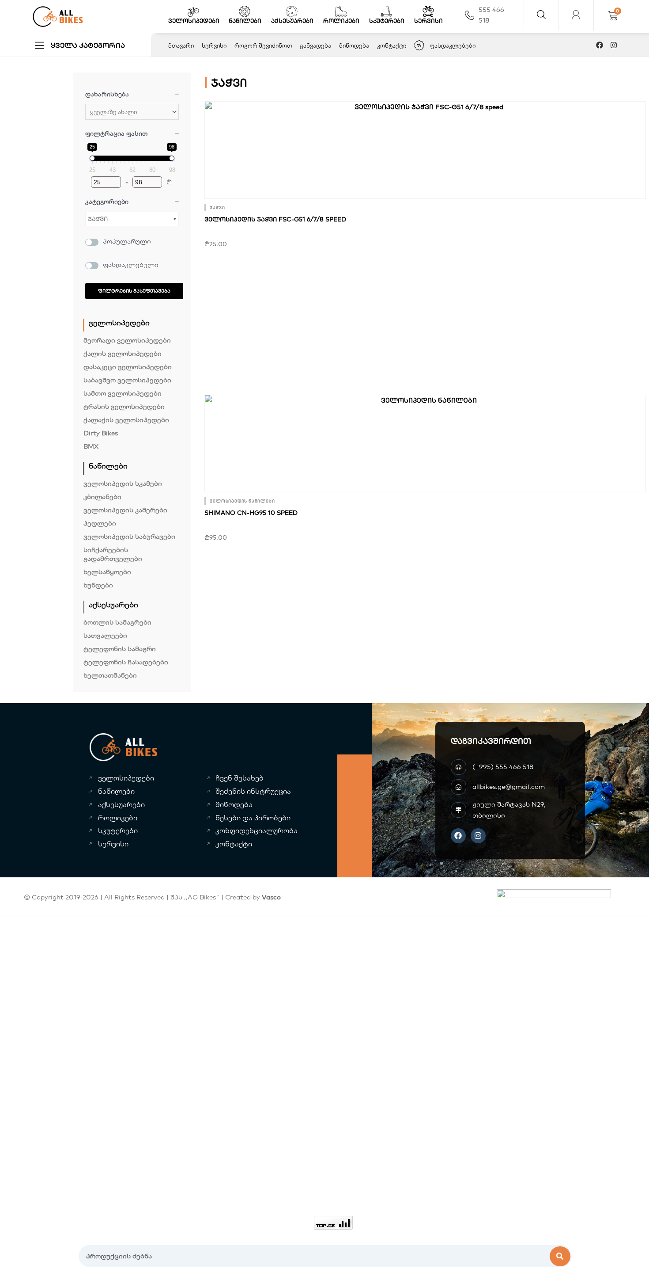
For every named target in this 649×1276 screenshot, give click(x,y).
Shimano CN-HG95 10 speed (251, 513)
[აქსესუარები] (292, 11)
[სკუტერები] (386, 11)
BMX (90, 446)
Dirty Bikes (100, 433)
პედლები (99, 523)
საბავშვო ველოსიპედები (127, 380)
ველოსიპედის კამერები (125, 510)
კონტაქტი (391, 45)
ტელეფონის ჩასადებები (125, 662)
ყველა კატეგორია (88, 45)
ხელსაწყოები (107, 572)
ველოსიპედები (193, 20)
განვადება (315, 45)
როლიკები (341, 20)
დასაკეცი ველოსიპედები (127, 366)
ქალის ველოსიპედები (122, 353)
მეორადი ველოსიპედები (127, 340)
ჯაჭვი (98, 219)
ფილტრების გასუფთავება (134, 291)
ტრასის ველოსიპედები (124, 406)
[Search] (560, 1256)
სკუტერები (386, 20)
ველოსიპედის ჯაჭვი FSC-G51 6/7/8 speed (275, 219)
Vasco (271, 897)
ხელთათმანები (110, 675)
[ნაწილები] (244, 11)
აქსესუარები (292, 20)
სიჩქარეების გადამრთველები (112, 554)
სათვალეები (105, 635)
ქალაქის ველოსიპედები (126, 419)
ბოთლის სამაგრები (117, 622)
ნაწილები (245, 20)
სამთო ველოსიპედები (122, 393)
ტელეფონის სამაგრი (119, 648)
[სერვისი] (428, 11)
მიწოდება (354, 45)
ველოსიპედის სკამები (122, 483)
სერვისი (428, 20)
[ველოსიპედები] (193, 11)
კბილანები (102, 496)
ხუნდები (98, 585)
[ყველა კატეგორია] (39, 45)
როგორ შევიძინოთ (263, 45)
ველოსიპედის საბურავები (129, 536)
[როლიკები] (341, 11)
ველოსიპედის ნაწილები (242, 501)
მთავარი (181, 45)
